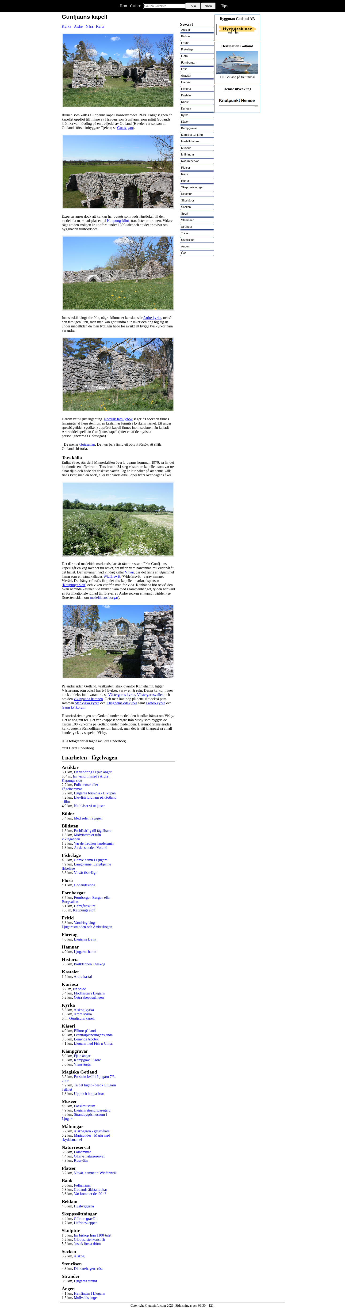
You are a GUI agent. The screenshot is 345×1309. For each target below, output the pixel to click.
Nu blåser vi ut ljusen (89, 806)
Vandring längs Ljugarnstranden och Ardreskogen (87, 925)
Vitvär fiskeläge (85, 873)
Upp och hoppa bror (89, 1094)
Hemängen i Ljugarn (89, 1293)
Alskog (79, 1256)
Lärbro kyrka (155, 703)
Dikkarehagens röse (88, 1269)
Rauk (184, 174)
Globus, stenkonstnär (89, 1239)
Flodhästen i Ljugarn (89, 993)
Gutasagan (125, 128)
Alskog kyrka (84, 1010)
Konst (184, 102)
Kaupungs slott (74, 585)
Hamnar (186, 82)
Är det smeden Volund (90, 848)
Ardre (78, 26)
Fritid (184, 69)
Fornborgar (188, 62)
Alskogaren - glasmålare (92, 1131)
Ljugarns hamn (85, 952)
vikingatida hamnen (88, 699)
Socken (186, 207)
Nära (89, 26)
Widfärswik (112, 576)
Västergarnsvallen (150, 695)
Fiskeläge (187, 49)
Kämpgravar (189, 128)
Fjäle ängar (82, 1056)
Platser (185, 167)
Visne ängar (83, 1064)
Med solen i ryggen (88, 818)
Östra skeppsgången (89, 997)
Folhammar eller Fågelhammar (80, 787)
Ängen (185, 246)
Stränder (186, 226)
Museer (186, 148)
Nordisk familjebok (118, 419)
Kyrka (66, 26)
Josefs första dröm (87, 1244)
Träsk (184, 233)
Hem (123, 6)
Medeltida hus (190, 141)
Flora (184, 56)
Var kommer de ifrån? (90, 1194)
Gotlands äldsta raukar (90, 1189)
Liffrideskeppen (85, 1223)
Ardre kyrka (152, 318)
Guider (135, 6)
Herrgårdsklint (84, 906)
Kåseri (185, 121)
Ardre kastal (83, 977)
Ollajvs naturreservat (89, 1156)
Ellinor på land (85, 1031)
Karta (100, 26)
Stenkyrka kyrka (87, 703)
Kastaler (186, 95)
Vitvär (129, 572)
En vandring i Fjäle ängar (92, 772)
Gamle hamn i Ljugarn (90, 860)
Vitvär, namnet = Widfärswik (95, 1173)
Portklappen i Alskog (89, 964)
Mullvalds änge (85, 1298)
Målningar (187, 154)
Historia (186, 89)
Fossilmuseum (84, 1106)
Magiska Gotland (192, 135)
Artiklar (185, 29)
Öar (183, 253)
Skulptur (186, 194)
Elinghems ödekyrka (122, 703)
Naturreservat (190, 161)
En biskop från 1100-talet (92, 1235)
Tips (224, 6)
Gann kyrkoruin (73, 707)
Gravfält (186, 75)
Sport (184, 213)
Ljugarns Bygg (85, 939)
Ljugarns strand (85, 1281)
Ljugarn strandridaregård (92, 1110)
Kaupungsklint (118, 221)
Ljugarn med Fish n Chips (93, 1043)
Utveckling (188, 240)
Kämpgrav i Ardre (87, 1060)
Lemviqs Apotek (86, 1039)
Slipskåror (187, 200)
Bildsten (186, 36)
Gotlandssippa (84, 885)
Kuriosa (186, 108)
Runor (185, 180)
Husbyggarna (84, 1206)
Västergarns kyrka (121, 695)
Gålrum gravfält (85, 1219)
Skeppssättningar (192, 187)
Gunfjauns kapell (82, 1018)
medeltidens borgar (104, 597)
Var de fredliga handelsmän (94, 843)
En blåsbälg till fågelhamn (93, 831)
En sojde (79, 989)
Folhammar (82, 1152)
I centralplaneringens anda (93, 1035)
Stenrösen (187, 220)
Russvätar (81, 1160)
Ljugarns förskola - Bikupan (95, 793)
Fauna (185, 43)
